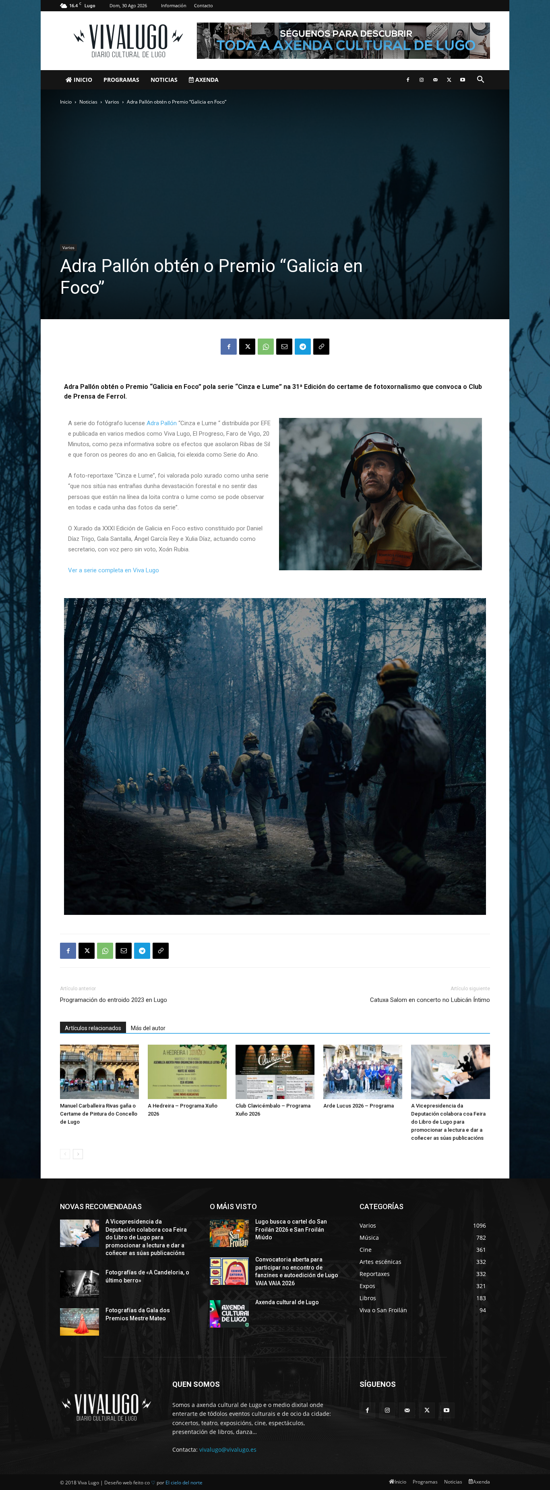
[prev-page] (65, 1154)
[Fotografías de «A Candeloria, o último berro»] (79, 1284)
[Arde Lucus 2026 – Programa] (362, 1072)
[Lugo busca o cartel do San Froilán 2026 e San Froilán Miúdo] (229, 1233)
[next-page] (78, 1154)
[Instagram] (422, 79)
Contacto (203, 5)
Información (173, 5)
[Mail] (435, 79)
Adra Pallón (162, 423)
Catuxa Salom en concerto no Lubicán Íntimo (430, 1000)
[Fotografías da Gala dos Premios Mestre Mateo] (79, 1322)
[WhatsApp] (266, 347)
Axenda (206, 79)
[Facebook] (408, 79)
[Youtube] (463, 79)
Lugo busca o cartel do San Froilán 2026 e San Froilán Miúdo (291, 1229)
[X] (449, 79)
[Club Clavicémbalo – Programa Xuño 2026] (275, 1072)
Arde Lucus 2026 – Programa (358, 1106)
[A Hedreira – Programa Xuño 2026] (187, 1072)
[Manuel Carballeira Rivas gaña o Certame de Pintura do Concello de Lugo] (99, 1072)
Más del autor (148, 1028)
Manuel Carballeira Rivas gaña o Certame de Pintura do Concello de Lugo (98, 1114)
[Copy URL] (321, 347)
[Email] (284, 347)
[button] (480, 80)
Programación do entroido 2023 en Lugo (113, 1000)
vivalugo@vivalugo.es (227, 1449)
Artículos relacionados (93, 1028)
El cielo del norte (184, 1482)
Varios (112, 101)
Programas (121, 79)
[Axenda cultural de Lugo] (229, 1314)
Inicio (82, 79)
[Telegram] (303, 347)
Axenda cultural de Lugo (287, 1302)
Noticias (164, 79)
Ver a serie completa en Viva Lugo (113, 570)
